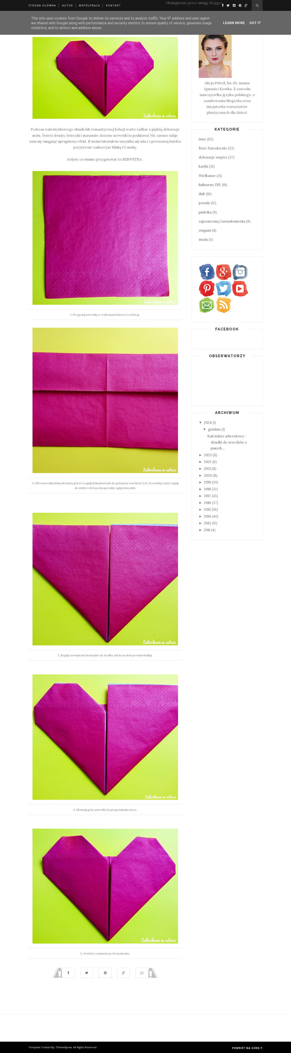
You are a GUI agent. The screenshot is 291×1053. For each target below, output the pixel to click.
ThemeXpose (64, 1047)
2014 (207, 516)
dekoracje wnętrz (213, 157)
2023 (208, 455)
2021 (207, 468)
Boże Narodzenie (213, 148)
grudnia (214, 429)
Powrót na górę (246, 1048)
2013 (207, 523)
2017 (207, 496)
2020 (208, 475)
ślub (202, 194)
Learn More (234, 23)
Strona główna (42, 5)
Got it (255, 23)
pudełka (205, 212)
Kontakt (113, 5)
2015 (207, 509)
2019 (207, 482)
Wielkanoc (207, 175)
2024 (208, 422)
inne (202, 139)
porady (204, 203)
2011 (207, 530)
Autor (67, 5)
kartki (203, 166)
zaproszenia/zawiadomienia (222, 221)
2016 (207, 502)
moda (203, 239)
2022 (207, 462)
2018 (207, 489)
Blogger (215, 3)
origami (205, 230)
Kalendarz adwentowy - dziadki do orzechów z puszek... (227, 442)
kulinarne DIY (210, 185)
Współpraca (89, 5)
